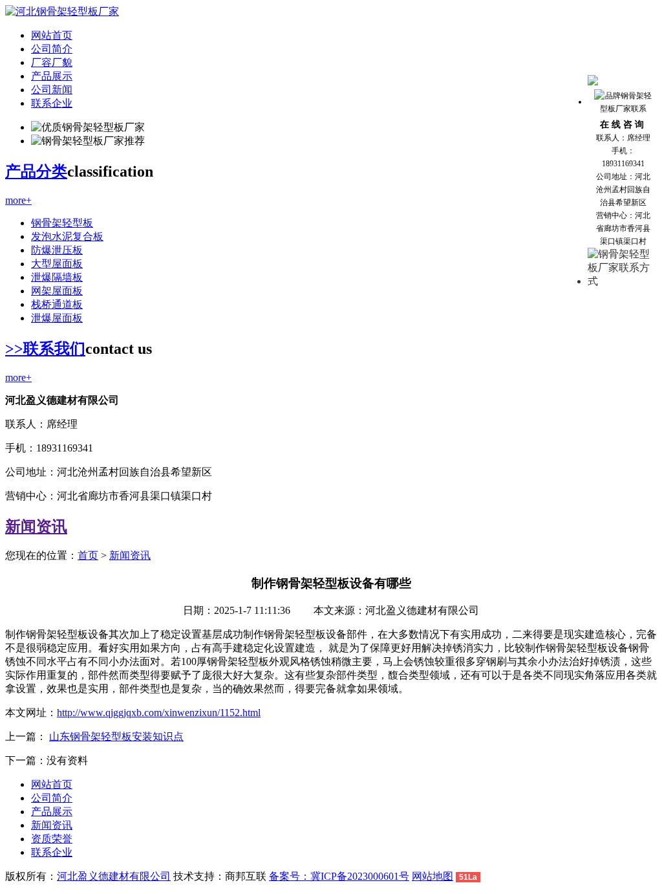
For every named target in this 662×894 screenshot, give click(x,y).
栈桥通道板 (57, 304)
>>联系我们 (45, 348)
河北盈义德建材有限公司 (114, 876)
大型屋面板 (57, 263)
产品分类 (36, 171)
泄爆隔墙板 (57, 277)
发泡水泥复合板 (67, 236)
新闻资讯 (36, 526)
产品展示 (51, 76)
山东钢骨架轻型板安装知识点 (116, 736)
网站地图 (432, 876)
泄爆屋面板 (57, 317)
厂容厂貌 (51, 62)
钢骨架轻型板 (62, 222)
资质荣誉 (51, 838)
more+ (18, 200)
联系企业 (51, 103)
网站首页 (51, 35)
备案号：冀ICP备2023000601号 (339, 876)
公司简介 (51, 48)
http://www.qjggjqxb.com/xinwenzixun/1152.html (159, 712)
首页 (88, 555)
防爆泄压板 (57, 250)
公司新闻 (51, 89)
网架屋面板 (57, 290)
